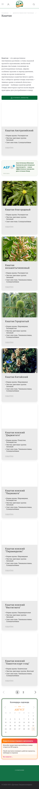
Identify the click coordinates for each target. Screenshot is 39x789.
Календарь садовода (19, 702)
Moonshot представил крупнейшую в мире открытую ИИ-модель (18, 746)
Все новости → (8, 757)
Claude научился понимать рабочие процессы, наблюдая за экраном (19, 752)
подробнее (9, 147)
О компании (19, 770)
